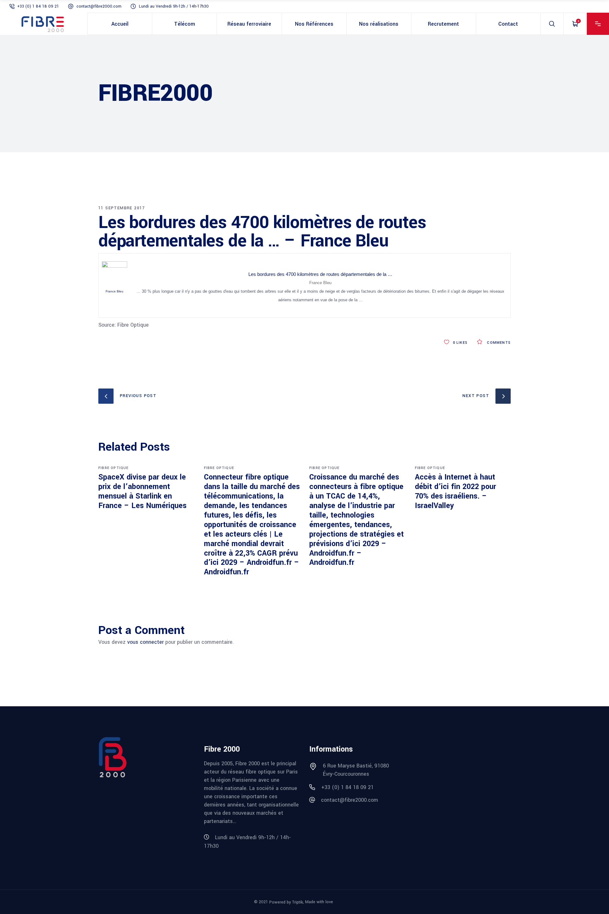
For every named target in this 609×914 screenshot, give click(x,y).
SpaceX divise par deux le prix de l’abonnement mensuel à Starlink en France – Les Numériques (142, 491)
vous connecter (145, 642)
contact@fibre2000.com (98, 6)
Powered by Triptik (286, 902)
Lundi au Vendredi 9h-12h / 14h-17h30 (174, 6)
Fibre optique (113, 468)
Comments (498, 342)
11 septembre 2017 (121, 208)
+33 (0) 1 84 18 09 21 (38, 6)
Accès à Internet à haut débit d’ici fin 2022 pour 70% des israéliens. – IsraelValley (455, 491)
